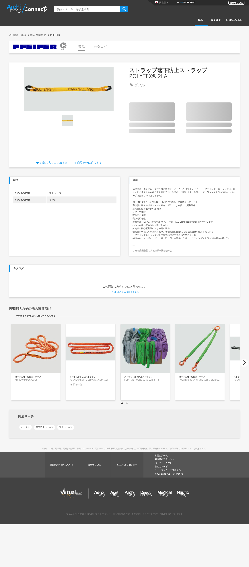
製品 (200, 20)
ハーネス (25, 427)
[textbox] (87, 9)
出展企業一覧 (161, 455)
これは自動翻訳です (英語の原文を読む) (152, 250)
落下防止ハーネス (44, 427)
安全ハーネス (65, 427)
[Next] (244, 363)
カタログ (216, 20)
